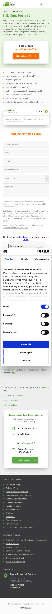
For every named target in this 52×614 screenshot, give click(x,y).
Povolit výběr (26, 352)
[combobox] (26, 178)
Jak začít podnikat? (10, 405)
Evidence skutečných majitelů (16, 499)
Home (5, 11)
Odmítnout (26, 360)
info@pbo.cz (24, 434)
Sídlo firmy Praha (12, 488)
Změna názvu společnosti (15, 562)
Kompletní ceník (12, 524)
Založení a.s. (10, 517)
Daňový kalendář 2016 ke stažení (18, 551)
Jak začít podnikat (12, 544)
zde (13, 373)
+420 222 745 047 (27, 428)
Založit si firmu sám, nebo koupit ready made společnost (26, 540)
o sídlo (24, 56)
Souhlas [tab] (9, 259)
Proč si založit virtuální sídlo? (14, 395)
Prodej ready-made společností (17, 492)
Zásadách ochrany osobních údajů (15, 228)
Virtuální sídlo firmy (13, 484)
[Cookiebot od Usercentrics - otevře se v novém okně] (37, 251)
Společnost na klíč (12, 510)
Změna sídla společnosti (15, 558)
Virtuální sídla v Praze (16, 11)
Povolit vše (26, 344)
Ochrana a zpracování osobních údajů (19, 527)
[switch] (45, 315)
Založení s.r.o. (11, 513)
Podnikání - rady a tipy (14, 502)
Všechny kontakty (23, 460)
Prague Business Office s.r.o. (23, 574)
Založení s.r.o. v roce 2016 (15, 547)
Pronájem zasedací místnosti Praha (18, 495)
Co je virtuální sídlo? (11, 400)
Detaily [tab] (24, 259)
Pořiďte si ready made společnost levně (20, 554)
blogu (44, 388)
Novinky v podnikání (13, 506)
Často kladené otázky (13, 520)
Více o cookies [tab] (42, 259)
